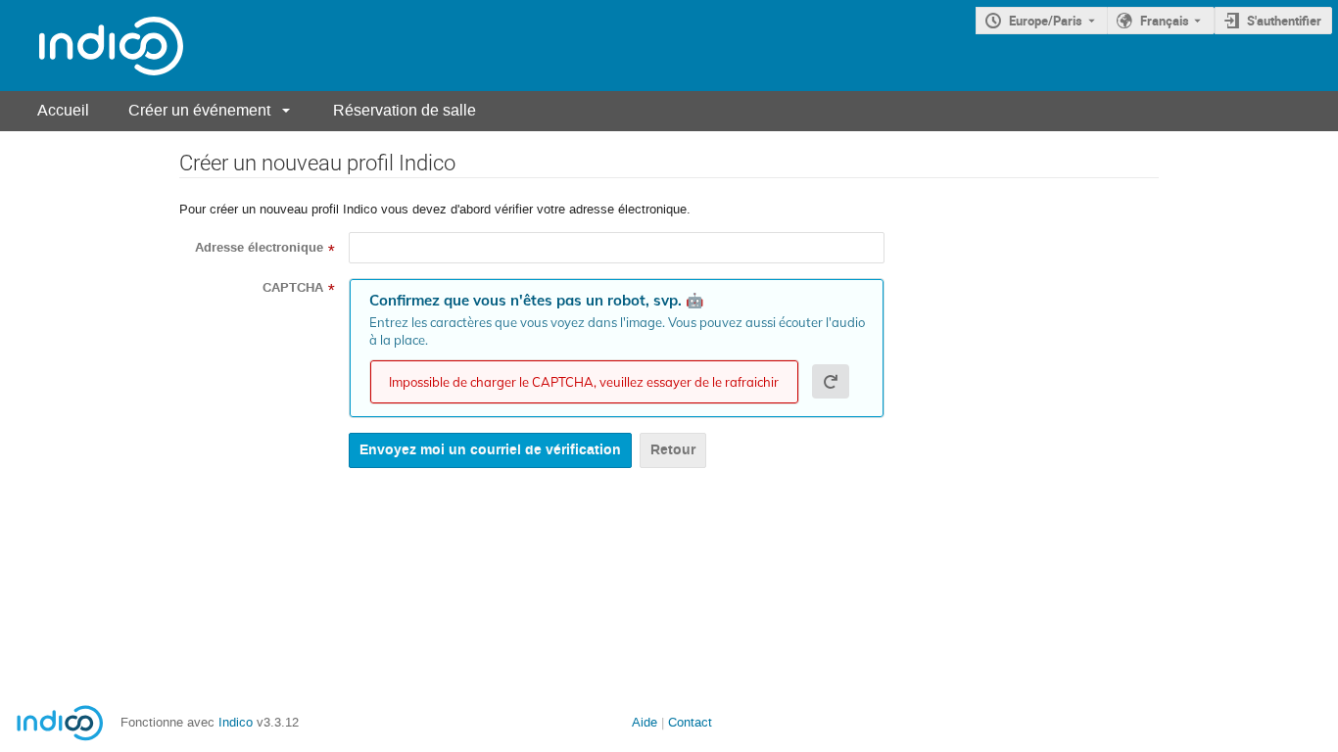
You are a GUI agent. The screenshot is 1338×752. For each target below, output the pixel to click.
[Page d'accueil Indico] (91, 45)
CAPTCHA (293, 288)
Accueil (63, 110)
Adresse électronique (259, 248)
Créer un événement (199, 110)
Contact (690, 722)
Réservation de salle (404, 110)
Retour (672, 450)
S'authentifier (1284, 20)
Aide (644, 722)
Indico (235, 722)
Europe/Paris (1045, 20)
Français (1164, 20)
